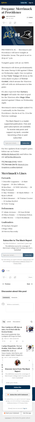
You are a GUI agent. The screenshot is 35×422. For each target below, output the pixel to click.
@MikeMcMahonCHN (10, 154)
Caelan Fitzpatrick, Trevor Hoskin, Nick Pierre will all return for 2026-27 (12, 348)
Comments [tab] (6, 297)
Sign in (31, 3)
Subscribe (24, 3)
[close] (29, 360)
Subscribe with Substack (19, 395)
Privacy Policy (24, 403)
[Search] (31, 322)
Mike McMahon (10, 16)
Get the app (27, 413)
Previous (7, 284)
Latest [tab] (9, 322)
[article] (17, 334)
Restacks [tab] (14, 297)
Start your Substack (12, 413)
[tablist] (10, 297)
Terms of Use (27, 259)
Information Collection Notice (21, 261)
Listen (31, 17)
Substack (8, 418)
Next (28, 284)
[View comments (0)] (10, 23)
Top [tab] (4, 322)
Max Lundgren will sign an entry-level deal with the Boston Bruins (12, 329)
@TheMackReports (13, 157)
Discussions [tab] (16, 322)
